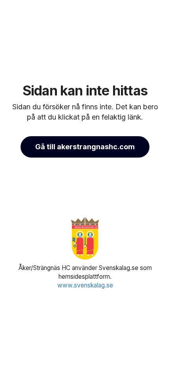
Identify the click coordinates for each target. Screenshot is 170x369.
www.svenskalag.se (85, 285)
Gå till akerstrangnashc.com (85, 147)
